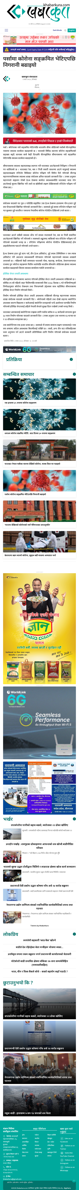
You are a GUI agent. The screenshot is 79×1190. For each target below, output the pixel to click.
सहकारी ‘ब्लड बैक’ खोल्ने (39, 940)
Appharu (67, 1188)
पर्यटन (37, 1135)
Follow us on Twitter (67, 1147)
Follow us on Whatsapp (67, 1169)
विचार (37, 1142)
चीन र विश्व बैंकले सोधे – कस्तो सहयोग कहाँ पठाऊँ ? (39, 971)
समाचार (24, 1138)
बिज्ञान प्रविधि (51, 1135)
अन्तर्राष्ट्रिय (25, 1142)
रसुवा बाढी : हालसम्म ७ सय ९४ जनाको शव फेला (28, 1113)
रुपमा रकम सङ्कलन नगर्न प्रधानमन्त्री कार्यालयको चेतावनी (39, 954)
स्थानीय (37, 1138)
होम (23, 1135)
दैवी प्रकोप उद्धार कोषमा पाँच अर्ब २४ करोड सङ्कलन (39, 885)
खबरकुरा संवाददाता (29, 76)
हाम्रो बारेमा (16, 1182)
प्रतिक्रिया (14, 359)
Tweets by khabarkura (39, 926)
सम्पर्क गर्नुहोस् (23, 1182)
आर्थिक (24, 1145)
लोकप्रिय (10, 934)
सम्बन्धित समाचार (18, 374)
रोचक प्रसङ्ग (38, 1152)
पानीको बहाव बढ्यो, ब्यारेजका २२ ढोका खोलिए (39, 825)
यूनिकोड (30, 1182)
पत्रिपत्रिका (50, 1145)
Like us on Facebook (66, 1140)
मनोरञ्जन (38, 1149)
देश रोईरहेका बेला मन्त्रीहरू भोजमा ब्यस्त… (39, 947)
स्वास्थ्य (37, 1145)
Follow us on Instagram (67, 1161)
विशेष (24, 1149)
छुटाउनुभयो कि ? (18, 982)
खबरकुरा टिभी (51, 1152)
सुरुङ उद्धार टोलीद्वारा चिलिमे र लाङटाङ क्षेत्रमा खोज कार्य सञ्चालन (39, 866)
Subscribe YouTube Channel (67, 1154)
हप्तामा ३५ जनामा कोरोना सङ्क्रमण (20, 402)
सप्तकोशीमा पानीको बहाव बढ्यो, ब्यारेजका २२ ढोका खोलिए (34, 1016)
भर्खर (8, 819)
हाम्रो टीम (9, 1182)
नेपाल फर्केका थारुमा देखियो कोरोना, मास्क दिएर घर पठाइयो (32, 463)
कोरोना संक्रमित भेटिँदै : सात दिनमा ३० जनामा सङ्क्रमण (30, 433)
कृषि (48, 1149)
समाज (49, 1156)
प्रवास (24, 1156)
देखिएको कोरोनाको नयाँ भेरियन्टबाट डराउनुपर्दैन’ (27, 524)
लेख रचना (25, 1152)
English (72, 30)
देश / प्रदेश (50, 1142)
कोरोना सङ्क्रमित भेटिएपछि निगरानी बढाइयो (25, 494)
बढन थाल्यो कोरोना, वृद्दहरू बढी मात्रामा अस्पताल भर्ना (30, 555)
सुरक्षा (36, 1156)
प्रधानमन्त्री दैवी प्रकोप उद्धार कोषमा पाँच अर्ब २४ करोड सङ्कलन (34, 1048)
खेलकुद (49, 1138)
